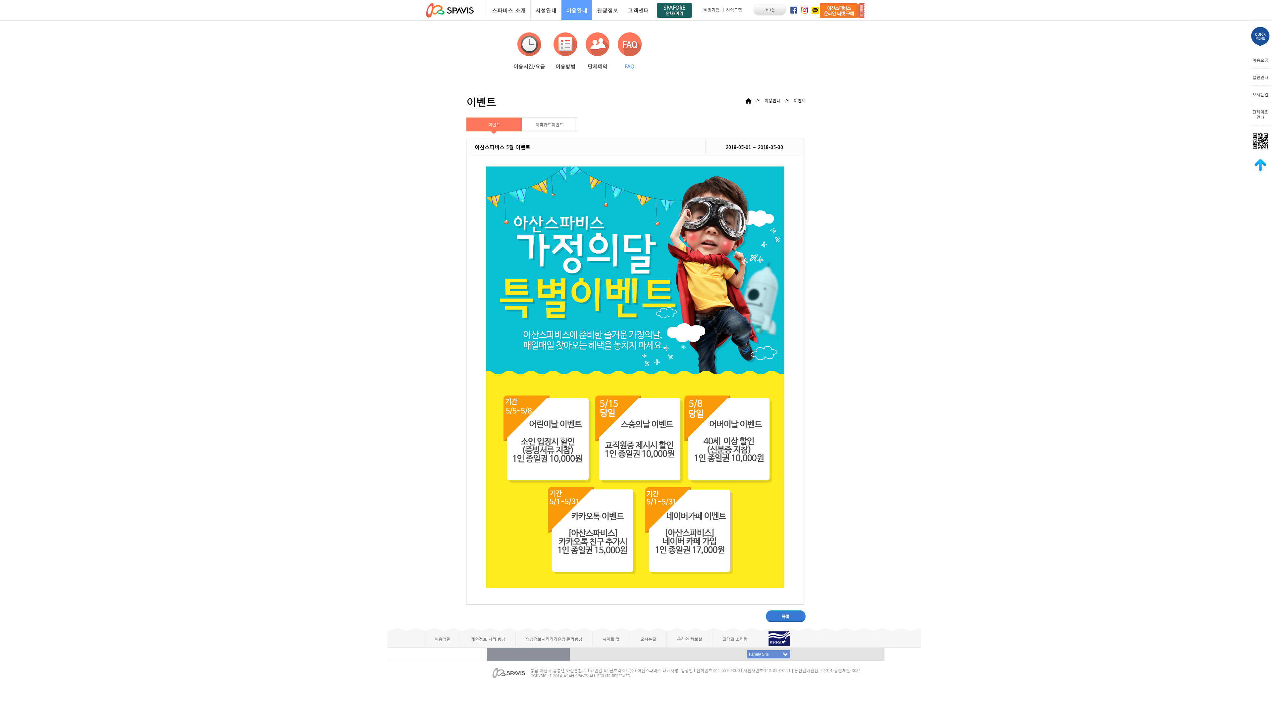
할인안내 (1260, 77)
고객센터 (638, 10)
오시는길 (1260, 94)
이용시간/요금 (529, 66)
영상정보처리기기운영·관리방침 (554, 639)
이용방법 (565, 66)
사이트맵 (734, 9)
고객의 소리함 (735, 639)
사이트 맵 (611, 639)
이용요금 (1260, 60)
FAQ (629, 66)
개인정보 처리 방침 (488, 639)
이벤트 (494, 124)
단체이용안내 (1260, 114)
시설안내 (545, 10)
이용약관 (442, 639)
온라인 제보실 (689, 639)
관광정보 (607, 10)
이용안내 (576, 10)
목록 (786, 616)
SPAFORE (674, 10)
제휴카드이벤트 (549, 124)
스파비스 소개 (509, 10)
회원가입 (711, 9)
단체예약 (598, 66)
